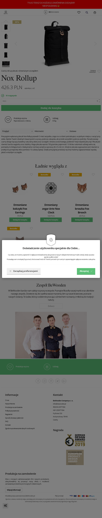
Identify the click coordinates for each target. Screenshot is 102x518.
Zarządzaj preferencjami (25, 271)
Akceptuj (84, 271)
